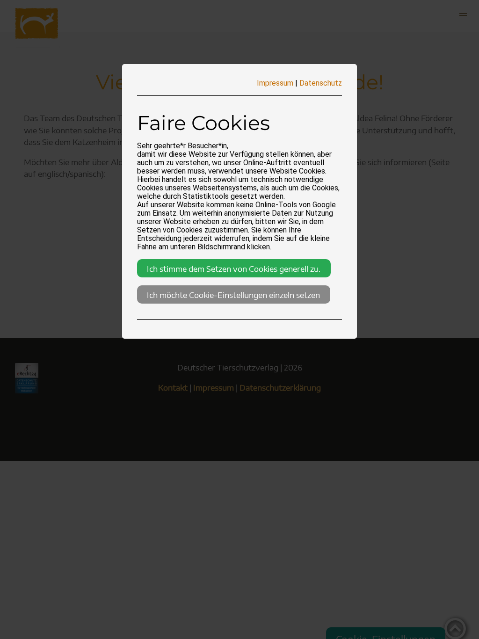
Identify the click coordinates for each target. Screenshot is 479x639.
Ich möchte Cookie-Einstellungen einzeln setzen (233, 295)
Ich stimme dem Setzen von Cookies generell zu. (233, 268)
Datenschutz (320, 83)
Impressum (275, 83)
